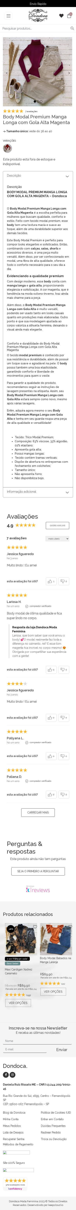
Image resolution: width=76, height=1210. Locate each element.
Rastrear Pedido (51, 1132)
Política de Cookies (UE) (56, 1112)
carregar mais (38, 812)
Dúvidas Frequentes (53, 1125)
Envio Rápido (38, 3)
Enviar (61, 1049)
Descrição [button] (14, 175)
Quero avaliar (57, 525)
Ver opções (18, 1003)
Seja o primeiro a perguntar (38, 871)
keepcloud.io (55, 1205)
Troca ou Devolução (54, 1139)
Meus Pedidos (12, 1125)
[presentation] (7, 72)
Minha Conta (11, 1119)
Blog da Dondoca (14, 1112)
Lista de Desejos (13, 1132)
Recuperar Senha (13, 1139)
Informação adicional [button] (21, 492)
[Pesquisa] (72, 28)
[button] (35, 101)
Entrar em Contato (52, 1119)
